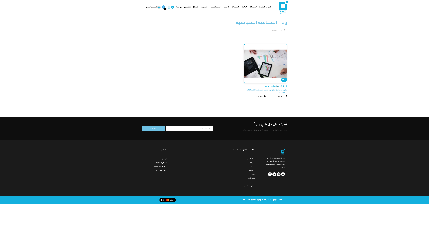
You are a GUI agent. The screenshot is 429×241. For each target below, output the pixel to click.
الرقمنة (226, 7)
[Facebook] (283, 174)
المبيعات (253, 7)
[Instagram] (270, 174)
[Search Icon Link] (172, 7)
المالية (244, 7)
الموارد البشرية (265, 7)
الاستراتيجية (215, 7)
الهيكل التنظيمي (191, 7)
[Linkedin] (279, 174)
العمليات (235, 7)
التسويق (204, 7)
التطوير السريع (271, 86)
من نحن (178, 7)
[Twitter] (274, 174)
